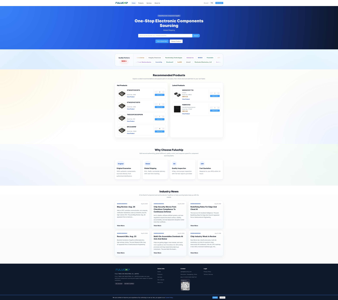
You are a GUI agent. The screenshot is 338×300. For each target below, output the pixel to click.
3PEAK (207, 62)
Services (149, 3)
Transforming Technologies (151, 57)
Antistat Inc (168, 57)
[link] (141, 93)
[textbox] (165, 35)
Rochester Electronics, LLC (176, 62)
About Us (157, 3)
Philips (215, 62)
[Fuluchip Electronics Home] (122, 3)
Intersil (161, 62)
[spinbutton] (160, 92)
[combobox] (165, 35)
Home (133, 3)
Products (141, 3)
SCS (211, 57)
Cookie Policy (169, 297)
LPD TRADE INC (201, 57)
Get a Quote (160, 279)
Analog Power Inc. (195, 62)
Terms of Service (208, 274)
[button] (156, 92)
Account (206, 3)
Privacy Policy (207, 271)
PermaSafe (188, 57)
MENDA (178, 57)
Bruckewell (142, 62)
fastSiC (153, 62)
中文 (212, 3)
